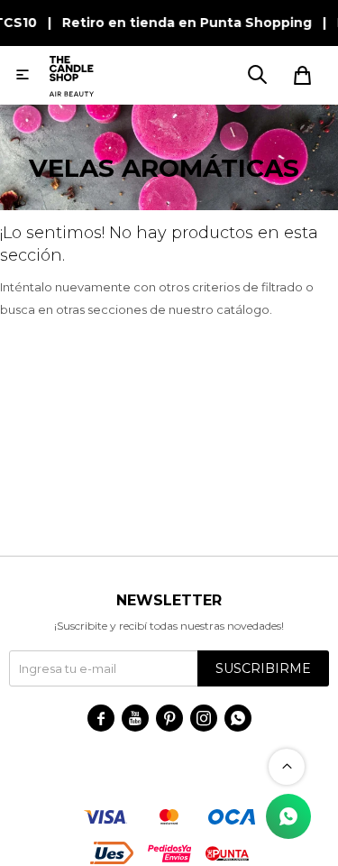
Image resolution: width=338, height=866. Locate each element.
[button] (257, 74)
